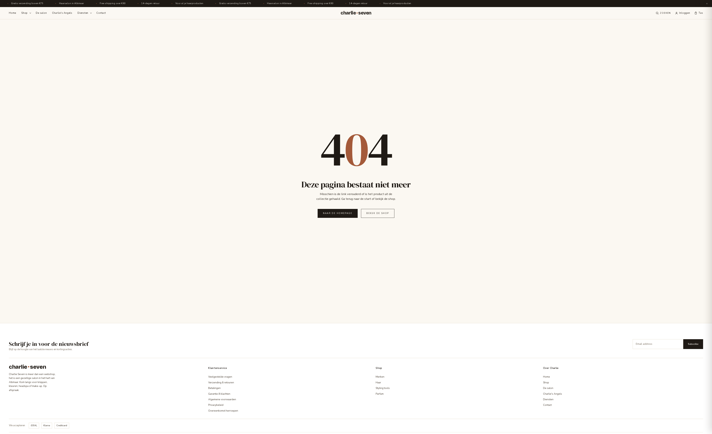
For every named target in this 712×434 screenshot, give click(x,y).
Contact (101, 13)
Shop (24, 13)
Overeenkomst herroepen (223, 410)
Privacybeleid (215, 405)
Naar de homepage (337, 213)
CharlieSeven (356, 13)
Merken (380, 377)
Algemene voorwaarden (222, 399)
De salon (41, 13)
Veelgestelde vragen (220, 377)
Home (12, 13)
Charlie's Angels (62, 13)
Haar (378, 382)
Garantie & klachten (219, 394)
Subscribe (693, 344)
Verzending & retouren (221, 382)
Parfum (380, 394)
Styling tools (383, 388)
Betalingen (214, 388)
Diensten (83, 13)
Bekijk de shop (377, 213)
